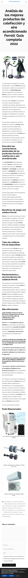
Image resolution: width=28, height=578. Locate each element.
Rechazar (11, 575)
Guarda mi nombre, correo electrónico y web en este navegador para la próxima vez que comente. (14, 559)
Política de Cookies (13, 570)
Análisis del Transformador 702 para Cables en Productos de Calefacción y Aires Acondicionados (13, 514)
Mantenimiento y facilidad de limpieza (13, 501)
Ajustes (17, 575)
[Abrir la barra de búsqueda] (2, 2)
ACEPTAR (4, 575)
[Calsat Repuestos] (14, 2)
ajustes (11, 573)
